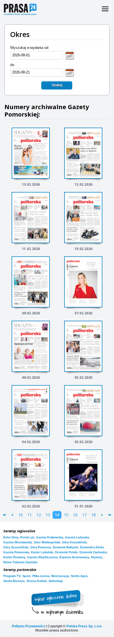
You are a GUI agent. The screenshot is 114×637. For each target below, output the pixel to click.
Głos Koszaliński (74, 542)
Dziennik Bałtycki (65, 547)
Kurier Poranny (14, 557)
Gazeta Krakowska (49, 537)
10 (20, 514)
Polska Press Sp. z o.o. (84, 626)
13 (48, 514)
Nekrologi (56, 581)
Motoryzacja (60, 576)
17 (84, 514)
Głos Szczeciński (15, 547)
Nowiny (96, 557)
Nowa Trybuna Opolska (20, 562)
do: (12, 65)
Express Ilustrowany (74, 557)
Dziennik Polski (66, 552)
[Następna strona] (102, 515)
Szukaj (57, 85)
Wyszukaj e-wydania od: (29, 48)
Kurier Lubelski (42, 552)
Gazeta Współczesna (42, 557)
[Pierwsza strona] (4, 515)
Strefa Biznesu (14, 581)
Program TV (11, 576)
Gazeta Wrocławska (17, 542)
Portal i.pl (27, 537)
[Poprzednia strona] (12, 515)
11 (29, 514)
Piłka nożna (40, 576)
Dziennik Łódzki (91, 547)
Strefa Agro (79, 576)
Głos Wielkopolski (47, 542)
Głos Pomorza (40, 547)
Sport (26, 576)
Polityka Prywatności (28, 626)
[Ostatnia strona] (109, 515)
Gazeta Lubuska (77, 537)
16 (75, 514)
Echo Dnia (10, 537)
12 (39, 514)
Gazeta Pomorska (16, 552)
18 (93, 514)
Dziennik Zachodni (93, 552)
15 (66, 514)
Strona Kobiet (37, 581)
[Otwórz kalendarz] (70, 55)
